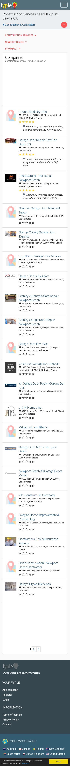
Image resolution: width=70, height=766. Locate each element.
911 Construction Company (37, 495)
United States (57, 753)
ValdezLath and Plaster (34, 427)
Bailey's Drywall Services (35, 584)
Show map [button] (11, 48)
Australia (11, 748)
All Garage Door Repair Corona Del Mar (41, 385)
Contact (6, 724)
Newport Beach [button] (14, 42)
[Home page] (9, 5)
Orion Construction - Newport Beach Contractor (38, 565)
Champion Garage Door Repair (39, 363)
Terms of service (12, 714)
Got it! (58, 761)
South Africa (13, 753)
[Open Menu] (64, 5)
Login (5, 699)
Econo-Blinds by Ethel (33, 111)
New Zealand (56, 748)
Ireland (39, 748)
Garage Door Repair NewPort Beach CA (38, 142)
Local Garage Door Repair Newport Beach (36, 178)
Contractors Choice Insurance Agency (38, 541)
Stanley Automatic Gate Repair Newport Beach (39, 298)
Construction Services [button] (19, 35)
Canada (25, 748)
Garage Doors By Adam (34, 276)
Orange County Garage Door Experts (37, 234)
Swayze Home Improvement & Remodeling (39, 517)
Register (7, 694)
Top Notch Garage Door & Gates (40, 256)
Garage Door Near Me (33, 344)
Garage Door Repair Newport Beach (38, 449)
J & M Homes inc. (30, 407)
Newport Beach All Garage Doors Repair (40, 473)
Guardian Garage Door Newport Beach (39, 210)
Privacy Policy (10, 719)
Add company (10, 689)
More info (25, 763)
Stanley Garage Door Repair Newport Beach (37, 322)
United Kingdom (34, 753)
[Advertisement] (29, 85)
